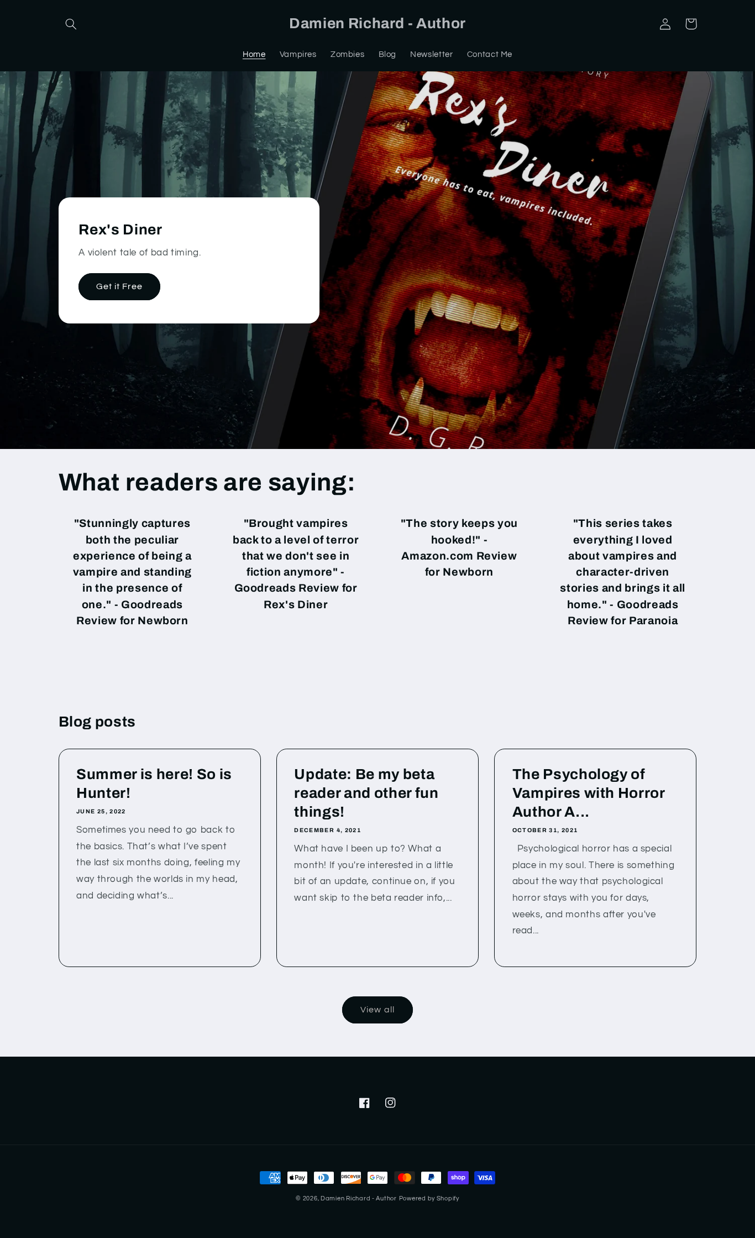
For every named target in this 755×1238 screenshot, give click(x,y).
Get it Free (119, 286)
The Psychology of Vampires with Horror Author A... (588, 793)
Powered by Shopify (429, 1198)
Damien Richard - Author (359, 1198)
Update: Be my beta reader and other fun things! (366, 793)
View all (377, 1009)
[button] (71, 23)
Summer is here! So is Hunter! (154, 783)
